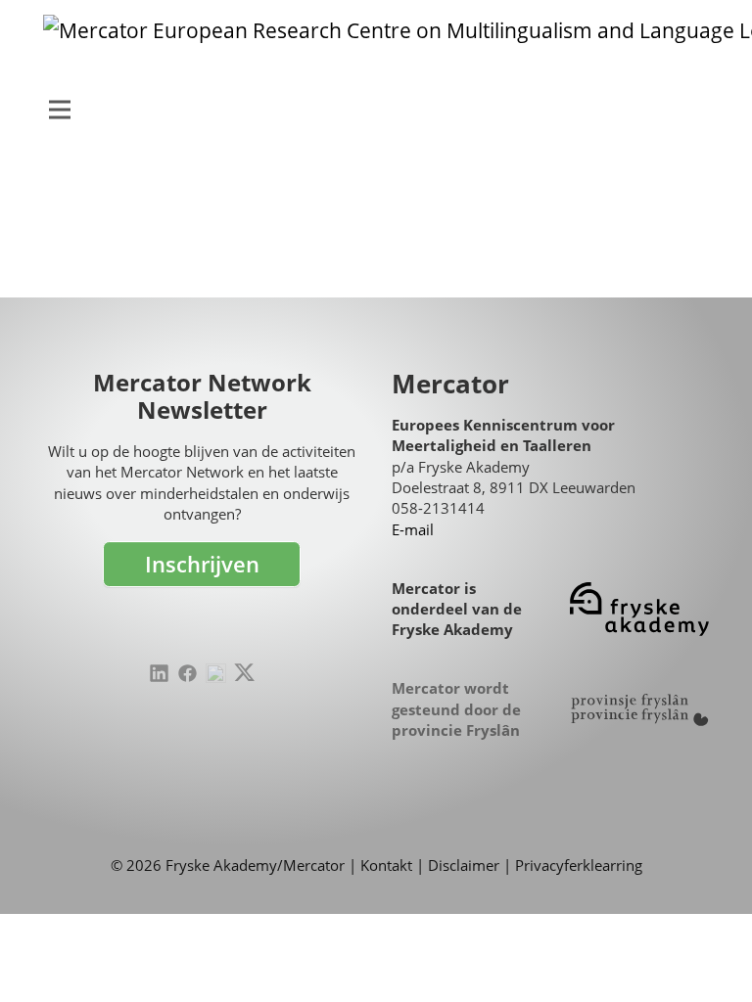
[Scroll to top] (707, 957)
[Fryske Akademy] (639, 609)
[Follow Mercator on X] (244, 672)
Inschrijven (202, 564)
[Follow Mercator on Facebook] (187, 673)
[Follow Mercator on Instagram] (216, 673)
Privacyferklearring (578, 865)
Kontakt (386, 865)
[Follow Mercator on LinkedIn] (159, 673)
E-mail (413, 529)
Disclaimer (463, 865)
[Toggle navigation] (59, 109)
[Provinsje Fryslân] (639, 710)
